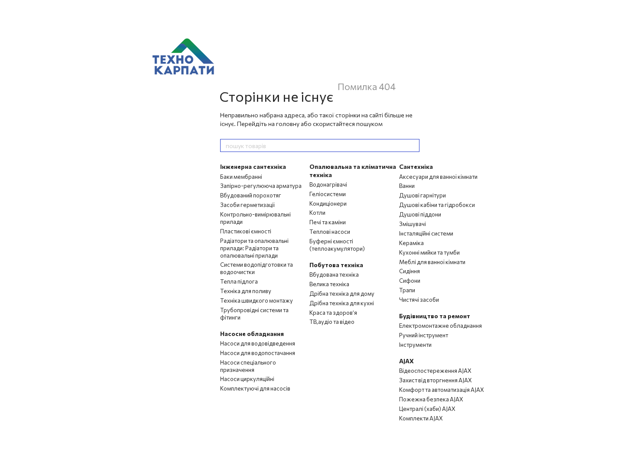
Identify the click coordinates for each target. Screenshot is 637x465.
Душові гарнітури (422, 195)
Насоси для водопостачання (257, 352)
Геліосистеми (327, 194)
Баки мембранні (241, 176)
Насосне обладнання (252, 333)
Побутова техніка (336, 264)
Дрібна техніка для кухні (341, 303)
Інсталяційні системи (426, 233)
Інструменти (415, 344)
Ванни (407, 185)
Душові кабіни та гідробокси (437, 204)
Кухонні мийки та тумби (429, 252)
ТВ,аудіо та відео (331, 321)
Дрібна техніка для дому (341, 293)
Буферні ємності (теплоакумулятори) (337, 245)
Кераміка (411, 242)
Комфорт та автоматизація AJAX (441, 389)
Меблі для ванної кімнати (432, 261)
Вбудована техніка (334, 274)
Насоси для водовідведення (257, 343)
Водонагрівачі (328, 184)
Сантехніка (416, 166)
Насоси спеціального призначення (248, 366)
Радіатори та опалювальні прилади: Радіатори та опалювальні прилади (254, 248)
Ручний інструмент (423, 335)
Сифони (409, 280)
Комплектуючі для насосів (255, 388)
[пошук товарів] (412, 145)
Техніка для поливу (245, 290)
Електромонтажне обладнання (440, 325)
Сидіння (409, 271)
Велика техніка (329, 284)
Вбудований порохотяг (250, 195)
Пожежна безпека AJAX (431, 399)
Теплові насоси (329, 231)
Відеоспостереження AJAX (435, 370)
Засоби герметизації (247, 204)
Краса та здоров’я (333, 312)
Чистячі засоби (419, 299)
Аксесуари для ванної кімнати (438, 176)
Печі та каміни (327, 222)
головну (287, 123)
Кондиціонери (328, 203)
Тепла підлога (239, 281)
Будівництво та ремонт (434, 316)
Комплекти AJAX (421, 418)
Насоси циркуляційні (247, 378)
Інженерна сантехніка (253, 166)
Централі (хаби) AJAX (427, 408)
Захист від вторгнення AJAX (435, 380)
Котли (317, 212)
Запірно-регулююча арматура (261, 185)
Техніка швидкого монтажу (256, 300)
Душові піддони (420, 214)
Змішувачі (412, 223)
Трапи (407, 290)
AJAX (406, 361)
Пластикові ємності (245, 231)
